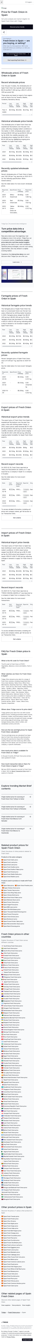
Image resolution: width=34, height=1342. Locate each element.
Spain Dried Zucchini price (11, 1276)
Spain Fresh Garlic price (11, 860)
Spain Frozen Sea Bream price (13, 1242)
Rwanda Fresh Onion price (11, 1060)
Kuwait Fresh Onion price (11, 1104)
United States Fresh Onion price (13, 1006)
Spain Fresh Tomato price (11, 1216)
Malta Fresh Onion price (11, 1166)
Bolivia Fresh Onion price (11, 1163)
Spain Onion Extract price (11, 916)
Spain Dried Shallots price (11, 876)
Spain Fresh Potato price (11, 1218)
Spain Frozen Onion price (11, 902)
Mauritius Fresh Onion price (12, 1125)
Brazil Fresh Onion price (11, 960)
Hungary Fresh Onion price (11, 1008)
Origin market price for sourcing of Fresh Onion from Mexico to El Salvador (12, 819)
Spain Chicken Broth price (11, 895)
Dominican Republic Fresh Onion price (15, 1106)
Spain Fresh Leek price (10, 862)
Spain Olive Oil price (10, 1221)
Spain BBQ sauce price (10, 907)
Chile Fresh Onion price (11, 953)
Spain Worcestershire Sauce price (14, 923)
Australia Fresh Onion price (12, 996)
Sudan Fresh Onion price (11, 1046)
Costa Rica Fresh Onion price (12, 1092)
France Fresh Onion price (11, 967)
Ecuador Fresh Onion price (11, 998)
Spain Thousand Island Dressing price (15, 912)
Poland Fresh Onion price (11, 970)
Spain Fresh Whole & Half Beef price (14, 1269)
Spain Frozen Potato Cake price (13, 921)
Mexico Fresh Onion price (11, 965)
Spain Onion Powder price (25, 885)
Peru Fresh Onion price (10, 1037)
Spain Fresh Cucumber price (12, 1235)
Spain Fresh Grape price (11, 1226)
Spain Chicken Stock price (12, 888)
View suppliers (5, 1305)
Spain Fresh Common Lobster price (14, 1261)
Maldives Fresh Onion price (12, 1070)
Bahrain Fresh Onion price (11, 1099)
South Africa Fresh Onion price (13, 951)
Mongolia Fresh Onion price (12, 1199)
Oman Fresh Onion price (11, 1101)
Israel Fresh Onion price (11, 1041)
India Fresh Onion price (10, 948)
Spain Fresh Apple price (11, 1223)
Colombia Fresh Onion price (12, 993)
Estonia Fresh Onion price (11, 1185)
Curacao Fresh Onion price (11, 1168)
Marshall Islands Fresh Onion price (14, 1156)
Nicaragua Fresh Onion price (12, 1178)
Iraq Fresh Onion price (10, 1144)
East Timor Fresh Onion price (12, 1170)
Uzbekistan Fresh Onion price (12, 1044)
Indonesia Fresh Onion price (12, 958)
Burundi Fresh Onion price (11, 1137)
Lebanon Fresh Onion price (12, 1173)
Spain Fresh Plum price (10, 1278)
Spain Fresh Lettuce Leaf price (13, 1245)
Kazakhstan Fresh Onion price (12, 1087)
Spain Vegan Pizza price (11, 904)
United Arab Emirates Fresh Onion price (15, 1077)
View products (16, 1305)
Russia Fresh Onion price (11, 1027)
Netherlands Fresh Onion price (13, 1010)
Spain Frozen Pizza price (11, 914)
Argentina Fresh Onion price (12, 1003)
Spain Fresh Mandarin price (12, 1252)
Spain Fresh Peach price (11, 1264)
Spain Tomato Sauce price (11, 890)
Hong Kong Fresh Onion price (12, 1039)
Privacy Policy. (11, 1337)
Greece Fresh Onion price (11, 1049)
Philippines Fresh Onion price (12, 977)
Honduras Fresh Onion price (12, 1180)
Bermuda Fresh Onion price (10, 1192)
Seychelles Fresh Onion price (12, 1159)
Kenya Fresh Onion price (11, 1094)
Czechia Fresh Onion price (11, 1025)
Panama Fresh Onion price (11, 1118)
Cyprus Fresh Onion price (11, 1161)
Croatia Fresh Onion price (11, 1063)
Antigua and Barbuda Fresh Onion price (15, 1187)
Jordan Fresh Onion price (11, 1182)
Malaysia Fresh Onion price (12, 974)
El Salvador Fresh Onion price (12, 1115)
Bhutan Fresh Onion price (11, 1075)
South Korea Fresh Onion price (13, 946)
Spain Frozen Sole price (11, 1274)
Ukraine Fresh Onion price (11, 1020)
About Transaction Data (19, 771)
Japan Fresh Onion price (11, 982)
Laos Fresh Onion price (10, 1123)
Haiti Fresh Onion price (10, 1111)
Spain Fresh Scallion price (11, 867)
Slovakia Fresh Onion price (12, 1053)
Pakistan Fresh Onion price (12, 1015)
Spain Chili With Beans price (12, 909)
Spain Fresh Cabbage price (12, 1254)
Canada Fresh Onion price (11, 955)
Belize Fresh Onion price (11, 1130)
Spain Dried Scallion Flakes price (13, 869)
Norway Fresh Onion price (11, 1032)
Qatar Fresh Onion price (11, 1084)
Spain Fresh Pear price (10, 1238)
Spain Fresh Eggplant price (12, 1247)
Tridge (3, 1312)
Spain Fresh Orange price (11, 1233)
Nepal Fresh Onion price (11, 1080)
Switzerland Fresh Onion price (13, 1147)
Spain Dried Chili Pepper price (13, 1266)
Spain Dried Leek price (10, 864)
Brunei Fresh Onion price (11, 1132)
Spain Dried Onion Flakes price (13, 897)
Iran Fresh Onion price (10, 1034)
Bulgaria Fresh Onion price (11, 1022)
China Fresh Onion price (11, 962)
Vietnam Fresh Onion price (12, 1068)
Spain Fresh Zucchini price (11, 1240)
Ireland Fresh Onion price (11, 1175)
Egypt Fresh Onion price (11, 1056)
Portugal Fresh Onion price (12, 989)
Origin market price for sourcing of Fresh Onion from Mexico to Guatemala (12, 831)
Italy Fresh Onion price (10, 979)
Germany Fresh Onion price (12, 986)
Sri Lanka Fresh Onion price (12, 1072)
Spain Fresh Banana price (11, 1271)
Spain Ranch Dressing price (12, 926)
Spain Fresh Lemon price (11, 1250)
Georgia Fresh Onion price (11, 1113)
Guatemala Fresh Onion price (12, 1135)
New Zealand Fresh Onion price (13, 1139)
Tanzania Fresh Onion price (12, 1108)
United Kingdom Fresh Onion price (14, 1029)
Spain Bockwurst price (10, 919)
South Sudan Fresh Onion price (13, 1096)
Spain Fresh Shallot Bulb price (13, 874)
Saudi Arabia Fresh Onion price (13, 1154)
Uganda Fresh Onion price (11, 1082)
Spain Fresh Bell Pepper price (12, 1230)
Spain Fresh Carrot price (11, 1285)
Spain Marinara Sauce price (12, 900)
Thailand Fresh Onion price (12, 991)
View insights (26, 1305)
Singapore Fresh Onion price (12, 1089)
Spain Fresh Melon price (11, 1259)
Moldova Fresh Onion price (12, 1051)
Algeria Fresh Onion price (11, 1151)
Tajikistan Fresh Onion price (12, 1058)
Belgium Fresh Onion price (11, 1013)
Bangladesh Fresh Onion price (12, 1001)
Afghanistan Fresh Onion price (13, 1065)
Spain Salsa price (9, 885)
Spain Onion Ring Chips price (12, 892)
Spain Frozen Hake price (11, 1228)
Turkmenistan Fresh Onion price (13, 1197)
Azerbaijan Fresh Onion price (12, 1142)
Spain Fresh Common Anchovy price (14, 1283)
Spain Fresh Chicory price (11, 1281)
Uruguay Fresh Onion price (12, 1190)
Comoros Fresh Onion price (12, 1194)
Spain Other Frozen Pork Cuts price (14, 1257)
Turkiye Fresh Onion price (11, 984)
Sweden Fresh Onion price (11, 1120)
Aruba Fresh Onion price (11, 1149)
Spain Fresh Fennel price (11, 872)
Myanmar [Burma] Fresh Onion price (14, 1017)
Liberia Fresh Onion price (11, 1127)
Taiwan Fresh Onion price (11, 972)
